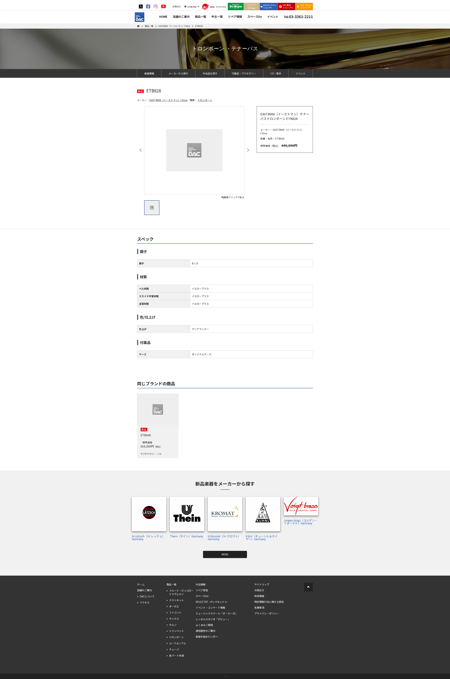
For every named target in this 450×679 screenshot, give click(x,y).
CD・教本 (276, 73)
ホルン (172, 625)
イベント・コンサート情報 (210, 607)
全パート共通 (176, 655)
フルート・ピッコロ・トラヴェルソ (181, 592)
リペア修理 (202, 590)
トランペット (176, 631)
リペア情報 (235, 16)
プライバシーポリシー (266, 613)
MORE (225, 554)
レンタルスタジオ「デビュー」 (213, 619)
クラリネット (176, 600)
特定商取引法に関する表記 (269, 602)
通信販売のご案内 (205, 630)
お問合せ (259, 590)
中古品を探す (210, 73)
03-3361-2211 (298, 16)
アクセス (144, 602)
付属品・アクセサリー (244, 73)
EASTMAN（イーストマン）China (168, 100)
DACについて (147, 596)
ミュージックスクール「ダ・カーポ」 (216, 613)
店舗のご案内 (181, 16)
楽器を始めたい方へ (207, 636)
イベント (272, 16)
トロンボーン (205, 100)
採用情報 (259, 596)
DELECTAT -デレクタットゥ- (212, 602)
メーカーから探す (178, 73)
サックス (174, 618)
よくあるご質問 (204, 625)
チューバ (174, 649)
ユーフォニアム (177, 643)
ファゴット (175, 612)
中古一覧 (217, 16)
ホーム (140, 584)
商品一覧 (200, 16)
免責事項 (259, 607)
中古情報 (200, 584)
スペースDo (254, 16)
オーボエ (174, 606)
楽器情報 (149, 73)
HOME (163, 16)
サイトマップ (261, 584)
